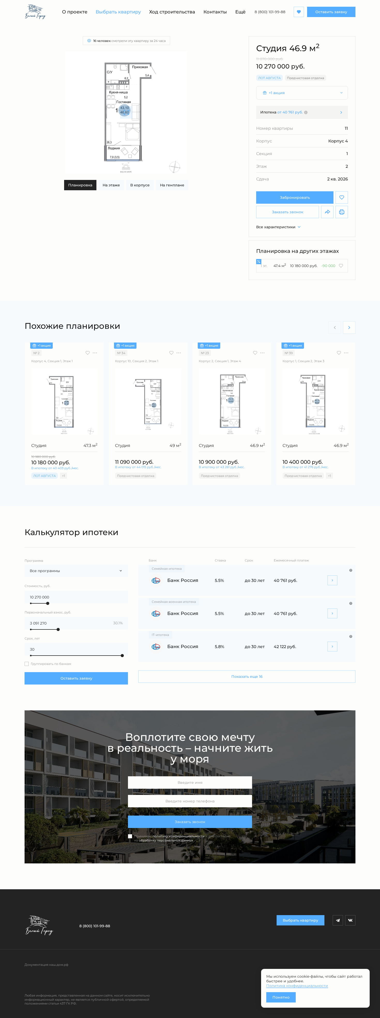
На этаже (111, 185)
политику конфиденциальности (178, 836)
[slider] (47, 603)
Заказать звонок (287, 211)
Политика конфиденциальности (297, 985)
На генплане (172, 185)
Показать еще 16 (247, 676)
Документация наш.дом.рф (46, 965)
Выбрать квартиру (300, 920)
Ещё (240, 12)
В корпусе (140, 185)
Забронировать (295, 197)
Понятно (281, 997)
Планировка (80, 185)
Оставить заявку (331, 11)
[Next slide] (349, 327)
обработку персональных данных (166, 840)
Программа (34, 561)
